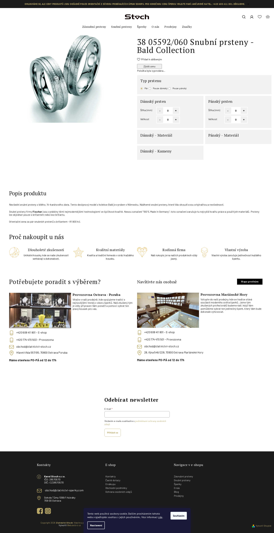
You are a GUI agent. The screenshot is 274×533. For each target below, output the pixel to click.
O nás (177, 487)
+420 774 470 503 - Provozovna (35, 339)
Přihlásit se (112, 432)
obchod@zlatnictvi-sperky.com (64, 490)
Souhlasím (178, 515)
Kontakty (110, 476)
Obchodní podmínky (116, 487)
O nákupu (110, 484)
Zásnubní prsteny (183, 476)
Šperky (178, 484)
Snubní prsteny (182, 480)
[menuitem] (94, 26)
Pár (146, 88)
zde (160, 517)
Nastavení (96, 525)
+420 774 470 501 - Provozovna (162, 339)
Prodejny (179, 495)
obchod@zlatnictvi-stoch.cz (33, 346)
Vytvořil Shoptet (263, 526)
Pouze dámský (160, 88)
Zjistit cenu (149, 66)
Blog (176, 491)
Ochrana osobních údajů (118, 491)
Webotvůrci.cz (74, 525)
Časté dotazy (112, 480)
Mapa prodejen (249, 281)
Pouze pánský (180, 88)
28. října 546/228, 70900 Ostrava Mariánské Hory (173, 352)
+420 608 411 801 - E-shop (31, 332)
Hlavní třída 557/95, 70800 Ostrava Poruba (42, 352)
